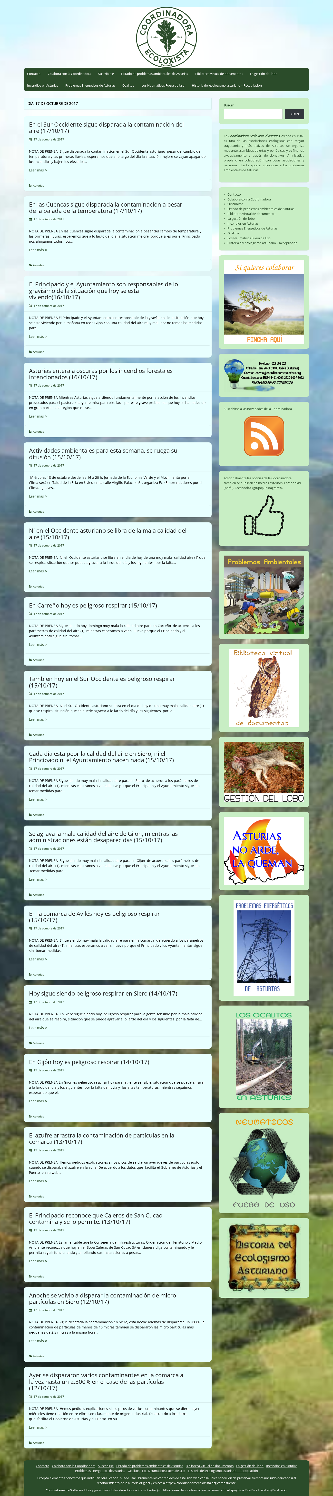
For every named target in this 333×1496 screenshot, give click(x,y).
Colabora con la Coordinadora (69, 73)
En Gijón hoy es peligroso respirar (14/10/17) (89, 1062)
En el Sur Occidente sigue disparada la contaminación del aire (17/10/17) (106, 127)
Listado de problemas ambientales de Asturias (154, 73)
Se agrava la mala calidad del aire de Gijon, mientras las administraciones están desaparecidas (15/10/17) (103, 836)
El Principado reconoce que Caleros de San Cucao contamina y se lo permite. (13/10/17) (95, 1218)
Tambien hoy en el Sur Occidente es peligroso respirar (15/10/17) (102, 682)
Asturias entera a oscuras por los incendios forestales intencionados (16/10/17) (101, 374)
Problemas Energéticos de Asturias (90, 85)
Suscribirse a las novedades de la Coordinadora (258, 409)
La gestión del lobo (263, 73)
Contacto (33, 73)
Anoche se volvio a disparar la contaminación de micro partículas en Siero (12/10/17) (102, 1298)
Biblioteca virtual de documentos (219, 73)
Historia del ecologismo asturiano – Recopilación (227, 85)
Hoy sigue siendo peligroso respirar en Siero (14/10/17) (103, 993)
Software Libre (80, 1490)
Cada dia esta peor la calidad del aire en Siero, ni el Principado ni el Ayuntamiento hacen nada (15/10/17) (101, 756)
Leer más (48, 170)
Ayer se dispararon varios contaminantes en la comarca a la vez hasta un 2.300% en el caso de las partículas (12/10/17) (106, 1381)
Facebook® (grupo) (249, 488)
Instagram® (273, 488)
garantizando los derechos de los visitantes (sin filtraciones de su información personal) (157, 1490)
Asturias (38, 185)
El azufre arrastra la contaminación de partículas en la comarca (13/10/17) (101, 1138)
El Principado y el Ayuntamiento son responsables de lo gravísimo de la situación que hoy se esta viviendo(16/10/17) (103, 290)
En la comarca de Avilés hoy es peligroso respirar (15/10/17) (94, 916)
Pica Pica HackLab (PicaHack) (265, 1490)
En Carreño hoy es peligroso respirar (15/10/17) (93, 605)
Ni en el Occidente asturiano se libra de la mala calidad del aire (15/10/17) (107, 533)
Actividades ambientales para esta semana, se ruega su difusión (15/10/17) (103, 453)
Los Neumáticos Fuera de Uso (163, 85)
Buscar (229, 105)
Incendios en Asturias (42, 85)
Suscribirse (106, 73)
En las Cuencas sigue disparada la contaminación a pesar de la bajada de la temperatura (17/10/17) (105, 207)
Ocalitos (128, 85)
